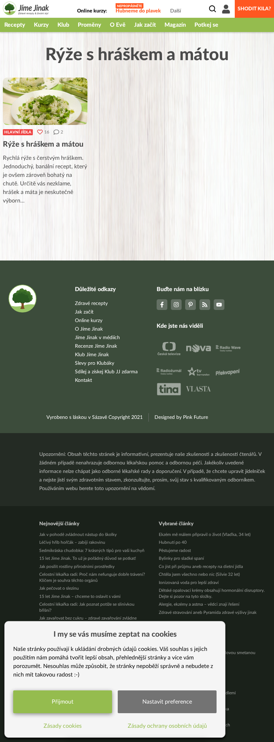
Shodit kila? (254, 8)
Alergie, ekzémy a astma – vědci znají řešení (199, 604)
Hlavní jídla (17, 132)
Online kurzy (88, 320)
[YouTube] (219, 304)
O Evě (118, 25)
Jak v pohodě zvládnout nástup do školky (78, 534)
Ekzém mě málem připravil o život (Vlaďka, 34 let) (204, 534)
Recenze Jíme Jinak (96, 346)
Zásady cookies (63, 726)
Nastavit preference (167, 702)
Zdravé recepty (91, 303)
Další (175, 11)
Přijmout (62, 702)
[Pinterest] (190, 304)
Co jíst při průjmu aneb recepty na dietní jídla (201, 566)
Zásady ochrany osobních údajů (167, 726)
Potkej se (206, 25)
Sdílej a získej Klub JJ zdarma (106, 371)
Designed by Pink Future (181, 417)
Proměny (89, 25)
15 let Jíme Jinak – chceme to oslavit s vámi (80, 596)
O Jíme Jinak (89, 329)
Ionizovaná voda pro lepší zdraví (189, 582)
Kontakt (83, 380)
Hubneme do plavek (138, 11)
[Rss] (204, 304)
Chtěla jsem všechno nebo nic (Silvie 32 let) (199, 574)
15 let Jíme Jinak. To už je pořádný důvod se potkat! (87, 558)
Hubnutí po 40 (173, 542)
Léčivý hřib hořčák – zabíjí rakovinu (72, 542)
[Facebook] (162, 304)
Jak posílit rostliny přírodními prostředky (77, 566)
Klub (63, 25)
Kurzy (41, 25)
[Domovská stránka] (26, 9)
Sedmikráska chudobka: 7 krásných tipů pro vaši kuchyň (91, 550)
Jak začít (145, 25)
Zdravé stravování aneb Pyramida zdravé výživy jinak (208, 612)
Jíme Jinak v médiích (97, 337)
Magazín (175, 25)
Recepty (14, 25)
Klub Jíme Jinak (92, 354)
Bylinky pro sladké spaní (181, 558)
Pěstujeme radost (175, 550)
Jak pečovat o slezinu (59, 588)
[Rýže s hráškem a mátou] (45, 101)
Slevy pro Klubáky (94, 363)
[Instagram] (176, 304)
